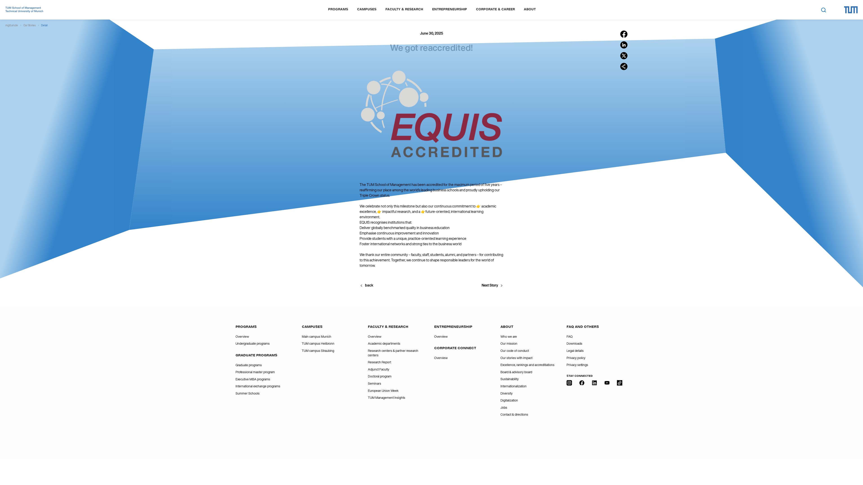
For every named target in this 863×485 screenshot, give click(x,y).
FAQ (570, 336)
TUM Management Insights (386, 397)
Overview (242, 336)
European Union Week (383, 390)
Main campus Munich (316, 336)
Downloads (574, 343)
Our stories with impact (516, 357)
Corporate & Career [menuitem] (495, 9)
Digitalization (509, 400)
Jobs (503, 407)
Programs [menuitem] (338, 9)
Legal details (575, 350)
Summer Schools (248, 393)
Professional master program (255, 372)
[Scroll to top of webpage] (853, 462)
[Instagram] (569, 410)
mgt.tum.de (11, 25)
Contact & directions (514, 414)
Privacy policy (576, 357)
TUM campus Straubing (318, 350)
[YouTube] (607, 410)
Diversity (506, 393)
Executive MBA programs (253, 379)
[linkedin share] (623, 44)
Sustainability (509, 379)
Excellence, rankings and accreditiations (527, 364)
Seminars (374, 383)
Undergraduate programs (253, 343)
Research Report (379, 362)
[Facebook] (582, 410)
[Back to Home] (24, 10)
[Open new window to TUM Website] (851, 9)
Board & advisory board (516, 372)
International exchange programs (258, 386)
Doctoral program (379, 376)
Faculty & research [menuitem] (404, 9)
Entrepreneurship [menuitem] (449, 9)
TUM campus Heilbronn (318, 343)
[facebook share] (623, 34)
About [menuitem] (530, 9)
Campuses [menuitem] (366, 9)
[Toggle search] (823, 10)
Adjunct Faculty (378, 369)
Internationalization (513, 386)
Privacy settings (577, 364)
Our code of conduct (514, 350)
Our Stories (29, 25)
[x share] (623, 55)
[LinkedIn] (594, 410)
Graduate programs (249, 365)
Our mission (508, 343)
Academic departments (384, 343)
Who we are (508, 336)
